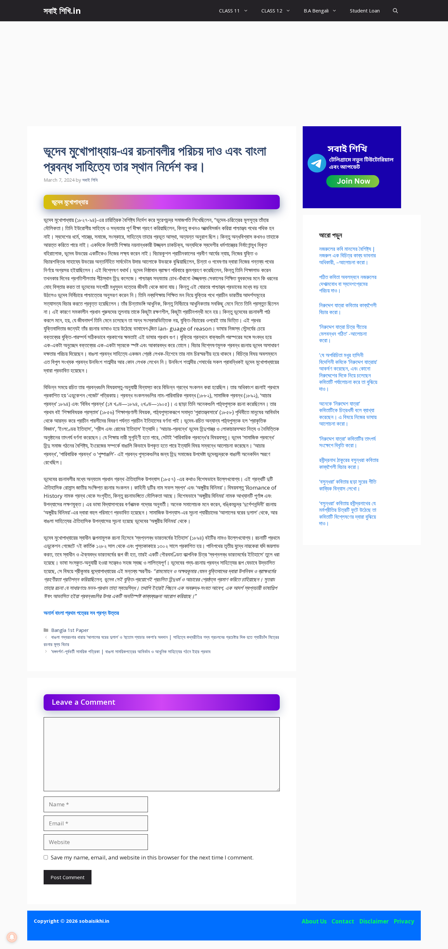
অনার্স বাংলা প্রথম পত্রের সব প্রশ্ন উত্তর (81, 612)
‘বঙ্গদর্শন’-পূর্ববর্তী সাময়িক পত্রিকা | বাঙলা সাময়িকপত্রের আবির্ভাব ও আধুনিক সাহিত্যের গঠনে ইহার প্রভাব (131, 651)
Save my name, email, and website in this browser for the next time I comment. (152, 857)
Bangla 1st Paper (70, 630)
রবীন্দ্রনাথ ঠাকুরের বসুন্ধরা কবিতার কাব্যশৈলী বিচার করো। (348, 463)
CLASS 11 (229, 10)
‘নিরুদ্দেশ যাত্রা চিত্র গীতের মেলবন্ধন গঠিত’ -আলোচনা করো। (343, 333)
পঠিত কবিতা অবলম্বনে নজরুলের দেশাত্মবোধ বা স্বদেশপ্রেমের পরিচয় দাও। (348, 283)
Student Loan (365, 10)
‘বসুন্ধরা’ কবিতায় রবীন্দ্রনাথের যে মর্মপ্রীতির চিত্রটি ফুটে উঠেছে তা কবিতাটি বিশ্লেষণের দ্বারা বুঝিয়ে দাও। (347, 513)
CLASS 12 (271, 10)
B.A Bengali (316, 10)
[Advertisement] (224, 70)
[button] (395, 10)
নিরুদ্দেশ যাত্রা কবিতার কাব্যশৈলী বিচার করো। (348, 308)
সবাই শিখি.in (62, 10)
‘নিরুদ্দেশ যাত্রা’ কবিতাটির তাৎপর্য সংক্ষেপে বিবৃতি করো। (347, 442)
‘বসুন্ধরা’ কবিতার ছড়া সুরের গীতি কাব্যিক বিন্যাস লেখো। (347, 485)
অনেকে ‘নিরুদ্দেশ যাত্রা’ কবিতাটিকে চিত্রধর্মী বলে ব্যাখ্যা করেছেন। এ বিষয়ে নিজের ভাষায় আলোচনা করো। (348, 413)
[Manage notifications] (12, 937)
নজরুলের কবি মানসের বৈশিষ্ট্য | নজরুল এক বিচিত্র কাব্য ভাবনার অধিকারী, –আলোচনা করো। (347, 255)
